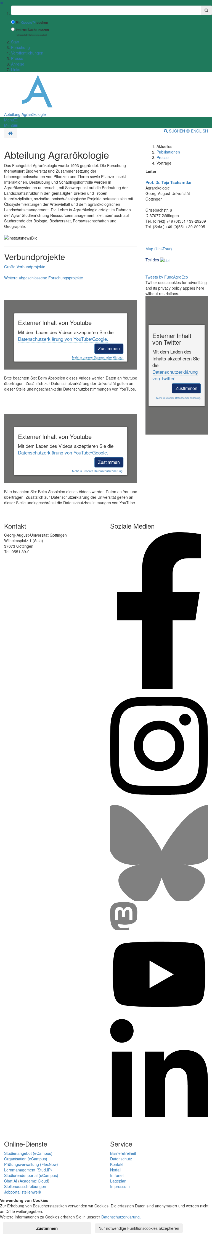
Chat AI (10, 1181)
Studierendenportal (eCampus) (31, 1175)
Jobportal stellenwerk (22, 1192)
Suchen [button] (177, 131)
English (199, 131)
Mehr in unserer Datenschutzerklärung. (97, 357)
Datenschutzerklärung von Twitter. (175, 375)
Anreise (17, 64)
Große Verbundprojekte (24, 266)
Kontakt (116, 1164)
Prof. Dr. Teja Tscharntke (168, 182)
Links (15, 69)
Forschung (20, 47)
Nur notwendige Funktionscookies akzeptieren (139, 1228)
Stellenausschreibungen (25, 1186)
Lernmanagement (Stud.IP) (28, 1170)
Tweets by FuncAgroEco (166, 277)
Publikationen (168, 152)
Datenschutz (121, 1158)
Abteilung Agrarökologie (25, 114)
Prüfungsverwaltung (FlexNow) (31, 1164)
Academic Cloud (34, 1181)
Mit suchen (32, 22)
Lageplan (118, 1181)
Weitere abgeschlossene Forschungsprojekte (43, 277)
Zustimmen (109, 348)
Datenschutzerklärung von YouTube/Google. (63, 338)
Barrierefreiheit (123, 1153)
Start (15, 42)
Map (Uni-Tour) (158, 248)
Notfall (115, 1170)
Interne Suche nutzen (32, 29)
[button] (10, 120)
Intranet (117, 1175)
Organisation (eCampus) (25, 1158)
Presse (17, 58)
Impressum (120, 1186)
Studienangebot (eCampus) (28, 1153)
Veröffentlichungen (27, 53)
